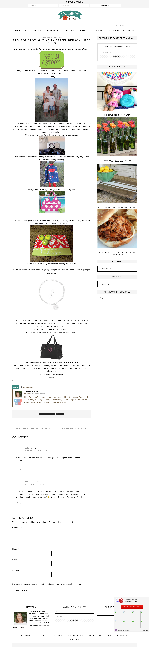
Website (15, 570)
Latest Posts (28, 387)
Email (15, 560)
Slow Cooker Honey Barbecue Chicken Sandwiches (117, 253)
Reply (18, 469)
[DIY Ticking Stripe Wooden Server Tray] (117, 184)
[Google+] (21, 400)
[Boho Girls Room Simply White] (117, 91)
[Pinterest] (19, 403)
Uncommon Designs (74, 15)
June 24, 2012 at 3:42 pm (36, 484)
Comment (17, 528)
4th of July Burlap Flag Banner (74, 428)
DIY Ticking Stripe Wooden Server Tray (117, 207)
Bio (16, 387)
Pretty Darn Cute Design (92, 645)
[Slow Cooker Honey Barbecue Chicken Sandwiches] (117, 229)
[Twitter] (15, 400)
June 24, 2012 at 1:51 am (36, 451)
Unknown (29, 448)
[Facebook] (18, 400)
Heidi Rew (29, 482)
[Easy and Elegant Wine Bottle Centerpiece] (117, 137)
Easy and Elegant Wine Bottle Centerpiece (117, 161)
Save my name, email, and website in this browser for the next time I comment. (46, 584)
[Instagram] (16, 403)
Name (15, 549)
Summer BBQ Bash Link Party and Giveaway (33, 428)
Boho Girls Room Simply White (117, 115)
